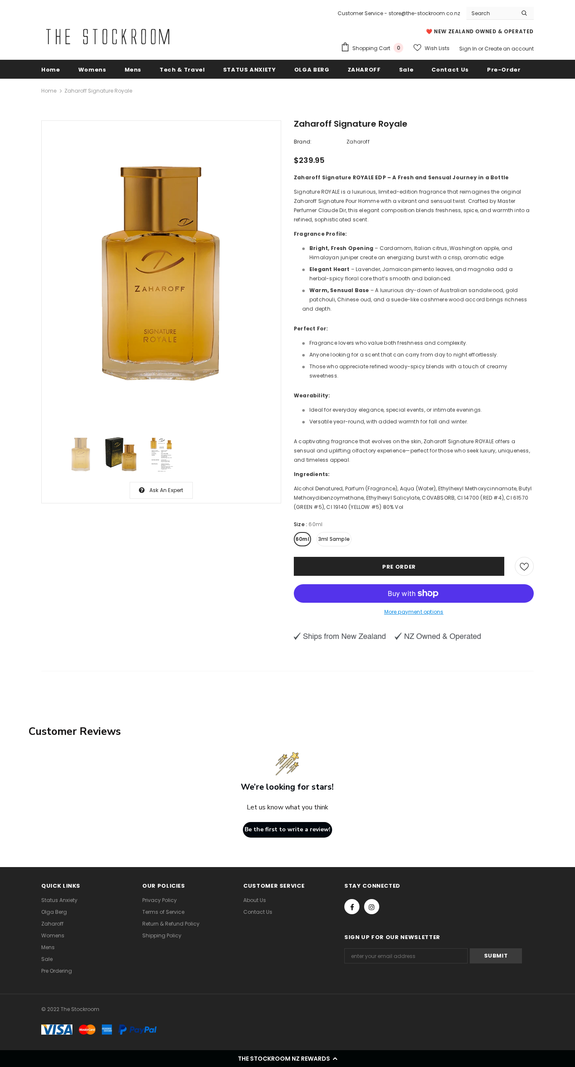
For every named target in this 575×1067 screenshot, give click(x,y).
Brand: (302, 141)
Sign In (468, 48)
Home (48, 90)
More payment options (414, 611)
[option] (161, 274)
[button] (287, 1058)
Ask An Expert (166, 490)
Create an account (509, 48)
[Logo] (107, 36)
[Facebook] (351, 906)
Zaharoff (358, 141)
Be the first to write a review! (287, 829)
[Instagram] (371, 906)
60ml (302, 539)
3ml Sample (334, 539)
